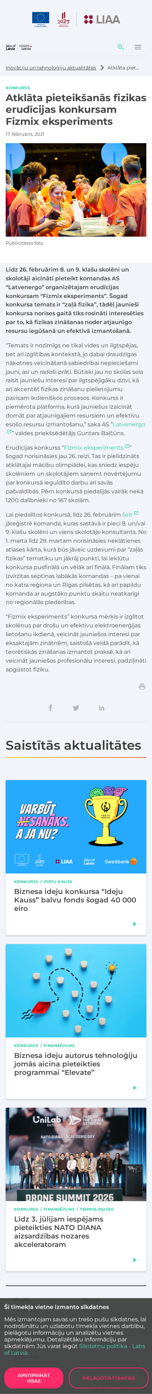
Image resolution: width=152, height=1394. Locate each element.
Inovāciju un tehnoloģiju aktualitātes (51, 68)
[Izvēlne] (137, 47)
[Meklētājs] (120, 47)
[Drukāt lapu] (142, 686)
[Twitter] (76, 707)
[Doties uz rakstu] (135, 924)
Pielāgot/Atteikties (108, 1378)
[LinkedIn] (101, 707)
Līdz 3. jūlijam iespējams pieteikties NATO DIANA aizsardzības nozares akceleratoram (58, 1232)
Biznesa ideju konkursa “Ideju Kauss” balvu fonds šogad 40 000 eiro (75, 900)
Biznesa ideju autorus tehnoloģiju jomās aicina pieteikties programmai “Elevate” (76, 1064)
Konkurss (18, 87)
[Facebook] (50, 707)
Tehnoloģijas (96, 1208)
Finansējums (59, 1045)
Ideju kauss (57, 881)
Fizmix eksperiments (93, 447)
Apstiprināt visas (34, 1378)
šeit (127, 514)
